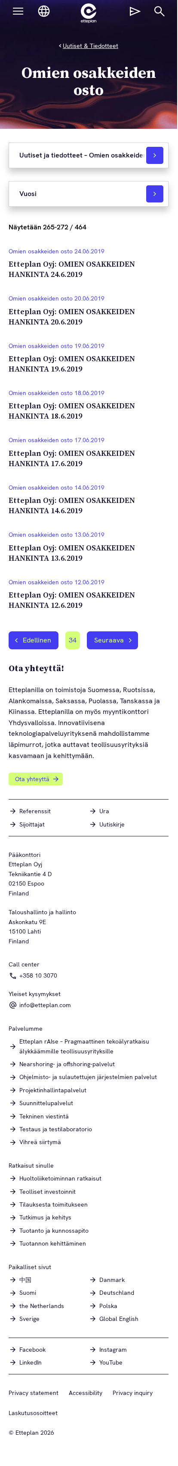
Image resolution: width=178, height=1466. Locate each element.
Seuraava (109, 640)
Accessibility (85, 1393)
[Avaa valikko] (18, 11)
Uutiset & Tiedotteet (90, 46)
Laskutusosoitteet (33, 1413)
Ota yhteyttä (32, 779)
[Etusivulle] (88, 13)
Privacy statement (33, 1393)
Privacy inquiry (133, 1393)
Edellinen (37, 640)
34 (74, 642)
